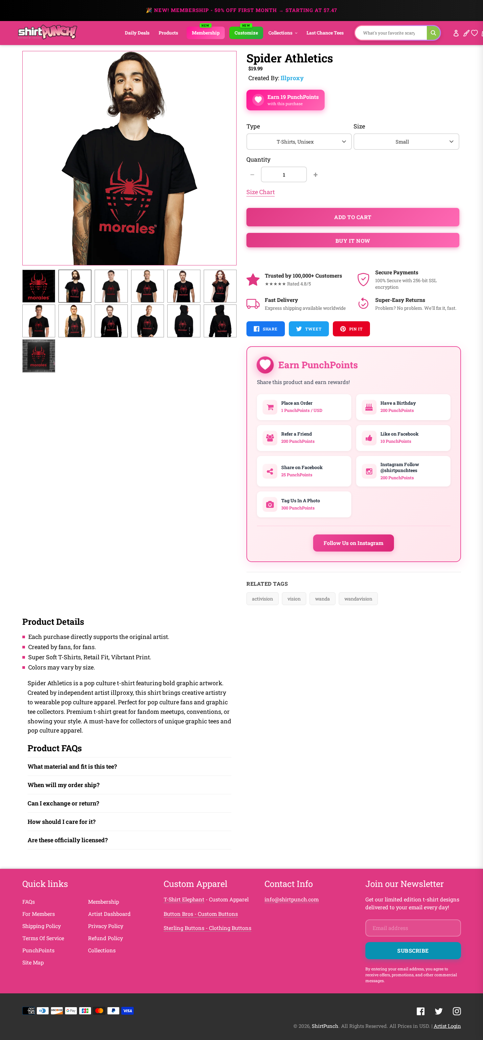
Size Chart (260, 192)
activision (262, 599)
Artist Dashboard (109, 913)
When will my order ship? (64, 785)
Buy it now (352, 240)
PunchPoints (38, 950)
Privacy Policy (105, 925)
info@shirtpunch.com (291, 899)
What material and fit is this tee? (72, 766)
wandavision (358, 599)
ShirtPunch (325, 1026)
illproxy (292, 78)
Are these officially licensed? (68, 840)
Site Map (33, 962)
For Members (38, 913)
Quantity (258, 159)
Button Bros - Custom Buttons (201, 913)
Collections (102, 950)
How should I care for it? (62, 821)
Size (359, 126)
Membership (103, 901)
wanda (322, 599)
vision (294, 599)
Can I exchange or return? (63, 803)
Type (253, 126)
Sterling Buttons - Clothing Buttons (207, 927)
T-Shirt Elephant (184, 899)
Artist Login (447, 1026)
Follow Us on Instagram (353, 542)
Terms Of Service (43, 938)
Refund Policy (105, 938)
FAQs (28, 901)
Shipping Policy (41, 925)
